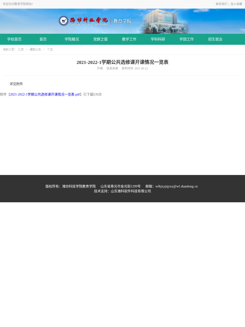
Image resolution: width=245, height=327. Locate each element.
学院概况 (72, 39)
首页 (43, 39)
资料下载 (14, 50)
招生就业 (215, 39)
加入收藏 (236, 4)
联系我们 (221, 4)
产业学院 (43, 50)
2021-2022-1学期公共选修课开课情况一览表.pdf (45, 94)
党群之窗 (100, 39)
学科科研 (158, 39)
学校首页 (14, 39)
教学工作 (129, 39)
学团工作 (186, 39)
